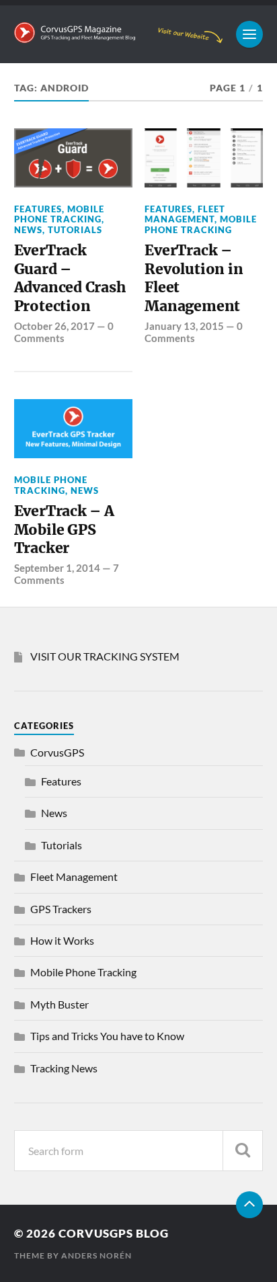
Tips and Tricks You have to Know (107, 1035)
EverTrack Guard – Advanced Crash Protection (70, 278)
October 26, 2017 (54, 326)
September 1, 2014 (57, 568)
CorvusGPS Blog (113, 1233)
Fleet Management (185, 214)
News (28, 229)
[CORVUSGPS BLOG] (118, 36)
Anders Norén (96, 1255)
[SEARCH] (243, 1150)
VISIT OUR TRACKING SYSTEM (105, 656)
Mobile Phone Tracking (59, 214)
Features (38, 209)
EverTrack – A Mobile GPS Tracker (64, 529)
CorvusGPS (57, 752)
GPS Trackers (60, 908)
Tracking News (63, 1068)
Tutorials (75, 229)
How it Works (62, 940)
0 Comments (64, 332)
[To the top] (249, 1204)
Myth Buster (59, 1004)
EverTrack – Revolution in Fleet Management (194, 278)
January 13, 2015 (184, 326)
